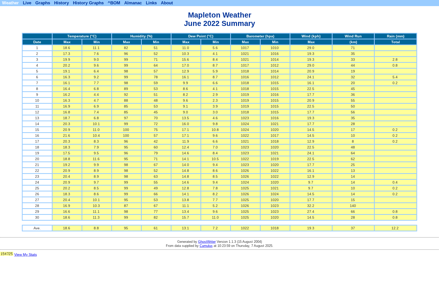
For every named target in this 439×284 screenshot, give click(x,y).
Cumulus (206, 246)
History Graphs (88, 3)
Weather (10, 3)
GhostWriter (207, 242)
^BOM (114, 3)
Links (151, 3)
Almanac (133, 3)
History (61, 3)
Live (27, 3)
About (167, 3)
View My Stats (25, 254)
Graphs (42, 3)
